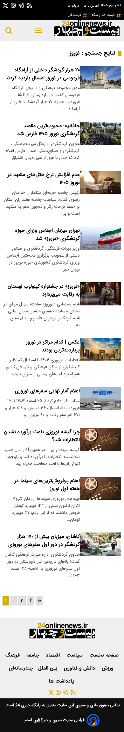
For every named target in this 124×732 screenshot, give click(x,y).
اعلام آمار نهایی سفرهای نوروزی (47, 391)
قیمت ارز (75, 15)
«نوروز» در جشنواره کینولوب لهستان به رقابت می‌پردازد (44, 290)
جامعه (33, 655)
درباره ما (74, 6)
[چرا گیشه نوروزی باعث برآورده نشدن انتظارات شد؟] (100, 439)
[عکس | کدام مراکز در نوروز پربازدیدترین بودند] (100, 349)
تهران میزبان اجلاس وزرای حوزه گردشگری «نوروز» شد (47, 234)
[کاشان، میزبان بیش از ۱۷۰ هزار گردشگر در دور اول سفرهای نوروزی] (100, 544)
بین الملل (48, 668)
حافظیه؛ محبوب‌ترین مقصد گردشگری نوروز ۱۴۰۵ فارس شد (48, 130)
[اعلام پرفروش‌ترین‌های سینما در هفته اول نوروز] (100, 488)
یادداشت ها (62, 681)
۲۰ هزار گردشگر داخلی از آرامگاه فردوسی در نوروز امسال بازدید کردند (42, 74)
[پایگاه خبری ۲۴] (86, 37)
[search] (8, 30)
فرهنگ (13, 655)
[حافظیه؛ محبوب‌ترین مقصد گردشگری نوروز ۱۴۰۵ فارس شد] (100, 133)
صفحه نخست (104, 655)
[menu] (38, 30)
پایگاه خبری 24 (27, 705)
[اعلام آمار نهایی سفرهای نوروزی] (100, 398)
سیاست (75, 655)
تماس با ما (92, 6)
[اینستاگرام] (13, 5)
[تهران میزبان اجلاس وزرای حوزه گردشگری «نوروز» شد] (100, 238)
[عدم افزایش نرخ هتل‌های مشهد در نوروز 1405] (100, 182)
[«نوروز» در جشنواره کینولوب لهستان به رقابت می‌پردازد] (100, 293)
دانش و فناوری (80, 668)
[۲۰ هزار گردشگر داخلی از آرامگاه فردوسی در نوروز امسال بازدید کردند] (100, 77)
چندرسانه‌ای (21, 668)
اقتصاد (53, 655)
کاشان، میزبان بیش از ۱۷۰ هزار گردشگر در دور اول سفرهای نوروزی (44, 540)
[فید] (29, 5)
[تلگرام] (21, 5)
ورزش (108, 668)
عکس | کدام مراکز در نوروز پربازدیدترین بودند (53, 346)
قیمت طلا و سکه (104, 15)
